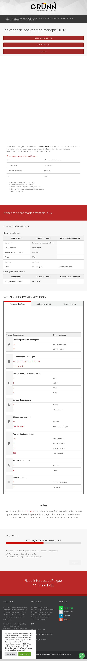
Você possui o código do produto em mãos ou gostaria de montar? (32, 551)
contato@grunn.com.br (39, 640)
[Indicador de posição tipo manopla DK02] (43, 61)
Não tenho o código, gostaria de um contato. (25, 557)
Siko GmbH (45, 146)
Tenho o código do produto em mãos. (23, 554)
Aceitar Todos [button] (24, 654)
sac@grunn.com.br (38, 629)
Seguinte (75, 563)
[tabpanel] (43, 400)
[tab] (17, 303)
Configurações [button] (11, 654)
